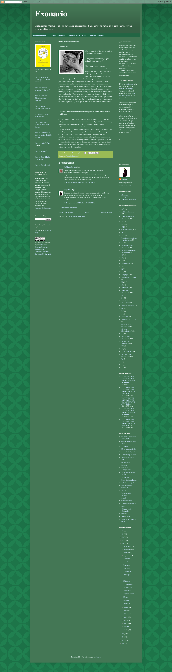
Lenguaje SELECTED (128, 277)
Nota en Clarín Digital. (42, 165)
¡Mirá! (123, 490)
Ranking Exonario (97, 35)
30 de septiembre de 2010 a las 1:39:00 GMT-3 (79, 203)
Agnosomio (127, 578)
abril (125, 620)
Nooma (125, 597)
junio (126, 614)
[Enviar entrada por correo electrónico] (85, 153)
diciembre (127, 546)
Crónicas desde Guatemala (126, 510)
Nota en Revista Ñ (41, 151)
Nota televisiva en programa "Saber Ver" (42, 88)
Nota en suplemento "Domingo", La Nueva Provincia (42, 79)
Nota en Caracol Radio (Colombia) (42, 158)
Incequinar (126, 590)
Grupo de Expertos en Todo (128, 442)
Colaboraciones (126, 229)
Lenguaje (124, 274)
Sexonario (124, 317)
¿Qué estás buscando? (128, 199)
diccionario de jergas (126, 88)
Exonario (51, 13)
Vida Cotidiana (126, 351)
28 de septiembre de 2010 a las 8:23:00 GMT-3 (79, 182)
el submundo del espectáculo (126, 486)
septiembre (128, 556)
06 (123, 643)
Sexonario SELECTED (129, 319)
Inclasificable (125, 263)
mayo (126, 617)
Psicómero (126, 568)
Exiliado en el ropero (128, 503)
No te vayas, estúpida (128, 449)
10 (123, 543)
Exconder (126, 565)
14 (123, 531)
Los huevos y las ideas (128, 454)
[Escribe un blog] (91, 153)
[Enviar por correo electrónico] (89, 153)
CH (122, 227)
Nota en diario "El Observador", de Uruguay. (41, 98)
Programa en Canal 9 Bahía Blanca (42, 115)
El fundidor (125, 477)
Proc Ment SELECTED (125, 302)
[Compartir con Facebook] (96, 153)
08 (123, 637)
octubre (126, 552)
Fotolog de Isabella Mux (127, 458)
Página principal (39, 35)
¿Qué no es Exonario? (77, 35)
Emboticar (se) (128, 562)
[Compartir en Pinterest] (98, 153)
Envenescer (127, 571)
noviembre (127, 549)
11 (123, 540)
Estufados (124, 446)
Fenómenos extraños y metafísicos (128, 251)
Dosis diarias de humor (129, 480)
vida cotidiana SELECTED (126, 355)
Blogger (98, 657)
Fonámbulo (127, 603)
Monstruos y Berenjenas (125, 196)
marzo (126, 623)
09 (123, 634)
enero (126, 630)
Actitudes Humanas (72, 156)
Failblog (124, 465)
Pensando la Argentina (128, 452)
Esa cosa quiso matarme (126, 494)
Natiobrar (126, 581)
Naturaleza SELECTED (125, 291)
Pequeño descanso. (129, 594)
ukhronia (124, 514)
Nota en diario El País (42, 143)
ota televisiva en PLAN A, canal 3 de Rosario (42, 124)
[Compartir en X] (94, 153)
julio (125, 610)
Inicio (87, 212)
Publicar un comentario (69, 207)
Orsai (123, 506)
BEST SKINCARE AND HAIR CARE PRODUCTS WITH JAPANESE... (128, 380)
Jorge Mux (67, 189)
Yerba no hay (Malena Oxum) (128, 520)
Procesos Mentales (127, 305)
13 (123, 534)
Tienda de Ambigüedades (126, 469)
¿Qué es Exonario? (57, 35)
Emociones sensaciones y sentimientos (129, 239)
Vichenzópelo (127, 584)
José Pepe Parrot (70, 167)
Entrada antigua (106, 212)
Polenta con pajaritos (128, 483)
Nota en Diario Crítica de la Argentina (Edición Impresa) (43, 134)
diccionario (130, 84)
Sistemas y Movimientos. (126, 330)
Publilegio (126, 574)
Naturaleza (124, 288)
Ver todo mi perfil (125, 186)
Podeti (123, 498)
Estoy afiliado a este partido (128, 473)
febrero (126, 626)
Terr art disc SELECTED (125, 337)
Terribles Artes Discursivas (126, 342)
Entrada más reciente (66, 212)
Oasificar (126, 600)
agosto (126, 607)
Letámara (126, 558)
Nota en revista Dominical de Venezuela (43, 107)
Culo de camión (126, 500)
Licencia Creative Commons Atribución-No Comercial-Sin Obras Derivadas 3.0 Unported (43, 249)
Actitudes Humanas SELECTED (127, 217)
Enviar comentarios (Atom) (77, 216)
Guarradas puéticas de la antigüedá (128, 438)
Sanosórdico (127, 587)
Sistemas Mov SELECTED (126, 325)
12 (123, 537)
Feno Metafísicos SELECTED (127, 246)
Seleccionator (125, 462)
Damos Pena (125, 516)
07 (123, 640)
